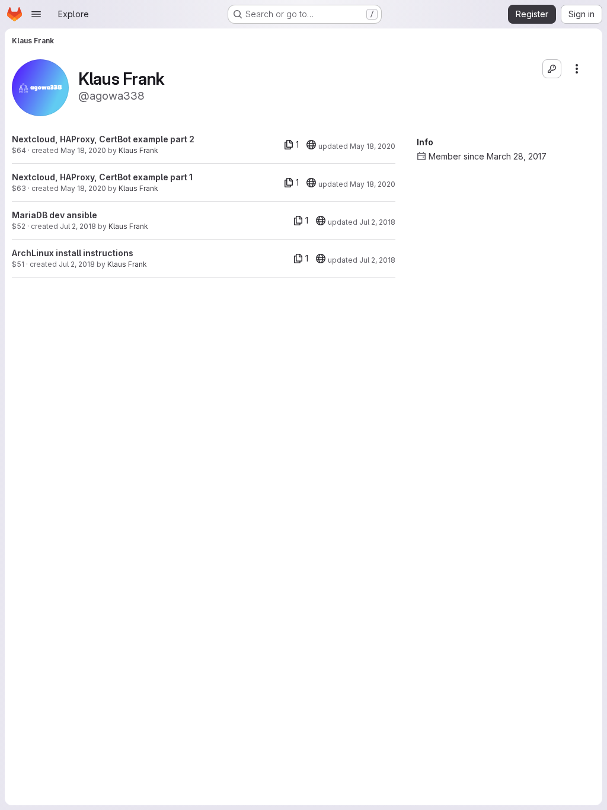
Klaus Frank (138, 150)
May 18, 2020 (83, 150)
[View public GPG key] (551, 68)
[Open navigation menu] (36, 14)
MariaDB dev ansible (54, 215)
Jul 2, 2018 (78, 226)
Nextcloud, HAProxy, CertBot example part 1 (102, 177)
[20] (311, 145)
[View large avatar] (40, 87)
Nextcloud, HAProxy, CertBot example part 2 (103, 139)
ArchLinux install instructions (72, 253)
